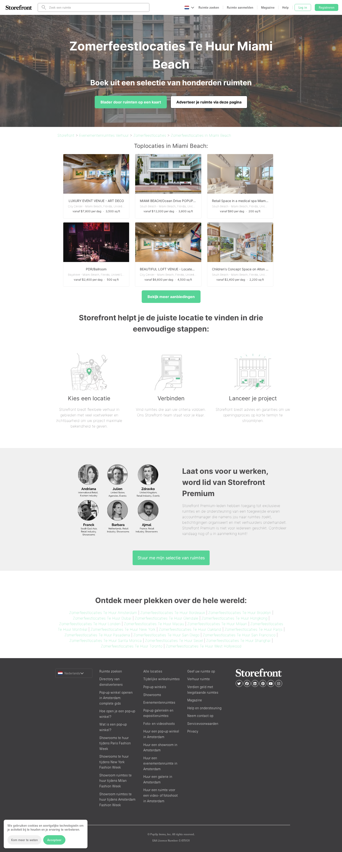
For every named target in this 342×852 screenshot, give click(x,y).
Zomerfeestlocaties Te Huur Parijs (253, 629)
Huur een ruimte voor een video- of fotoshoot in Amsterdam (160, 795)
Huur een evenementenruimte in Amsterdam (160, 763)
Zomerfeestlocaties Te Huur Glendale (166, 618)
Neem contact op (200, 716)
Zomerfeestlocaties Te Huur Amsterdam (103, 612)
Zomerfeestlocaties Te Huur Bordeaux (172, 612)
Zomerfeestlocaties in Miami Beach (201, 135)
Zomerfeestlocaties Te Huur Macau (154, 623)
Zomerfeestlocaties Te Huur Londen (90, 623)
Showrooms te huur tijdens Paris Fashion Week (115, 743)
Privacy (192, 731)
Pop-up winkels (154, 687)
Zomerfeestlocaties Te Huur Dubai (102, 618)
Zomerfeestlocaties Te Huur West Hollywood (203, 646)
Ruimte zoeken (110, 671)
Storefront (65, 135)
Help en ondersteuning (204, 708)
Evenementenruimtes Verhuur (104, 135)
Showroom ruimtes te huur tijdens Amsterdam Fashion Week (117, 799)
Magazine (194, 700)
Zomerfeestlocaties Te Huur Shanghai (238, 640)
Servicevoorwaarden (202, 724)
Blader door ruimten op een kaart (131, 102)
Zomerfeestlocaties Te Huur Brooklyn (239, 612)
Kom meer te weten (24, 840)
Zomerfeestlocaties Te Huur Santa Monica (105, 640)
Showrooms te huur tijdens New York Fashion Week (114, 761)
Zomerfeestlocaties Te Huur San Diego (166, 635)
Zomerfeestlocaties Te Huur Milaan (217, 623)
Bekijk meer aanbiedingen (171, 296)
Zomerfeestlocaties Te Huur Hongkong (234, 618)
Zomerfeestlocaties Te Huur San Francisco (239, 635)
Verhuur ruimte (198, 679)
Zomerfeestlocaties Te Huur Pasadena (97, 635)
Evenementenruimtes (159, 702)
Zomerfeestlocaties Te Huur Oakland (190, 629)
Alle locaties (152, 671)
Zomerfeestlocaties (149, 135)
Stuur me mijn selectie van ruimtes (171, 557)
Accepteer (54, 840)
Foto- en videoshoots (159, 724)
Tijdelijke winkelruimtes (161, 679)
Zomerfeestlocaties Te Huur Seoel (174, 640)
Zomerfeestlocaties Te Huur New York (123, 629)
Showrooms (152, 695)
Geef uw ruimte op (201, 671)
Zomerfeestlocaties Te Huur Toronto (131, 646)
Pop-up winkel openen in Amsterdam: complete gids (116, 697)
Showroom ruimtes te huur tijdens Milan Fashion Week (115, 780)
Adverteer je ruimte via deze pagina (208, 102)
